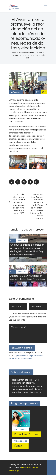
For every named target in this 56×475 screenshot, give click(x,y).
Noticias (39, 53)
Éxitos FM (20, 446)
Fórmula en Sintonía (26, 434)
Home (14, 53)
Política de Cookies (29, 468)
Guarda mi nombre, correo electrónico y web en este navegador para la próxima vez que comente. (27, 317)
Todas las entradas (26, 53)
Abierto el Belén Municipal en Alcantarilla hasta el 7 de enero (27, 277)
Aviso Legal (14, 471)
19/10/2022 (15, 92)
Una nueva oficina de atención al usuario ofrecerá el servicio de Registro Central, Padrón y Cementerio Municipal (27, 250)
